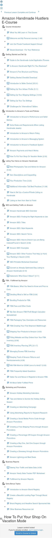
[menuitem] (1, 5)
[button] (1, 2)
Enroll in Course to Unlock (26, 533)
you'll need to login (36, 530)
